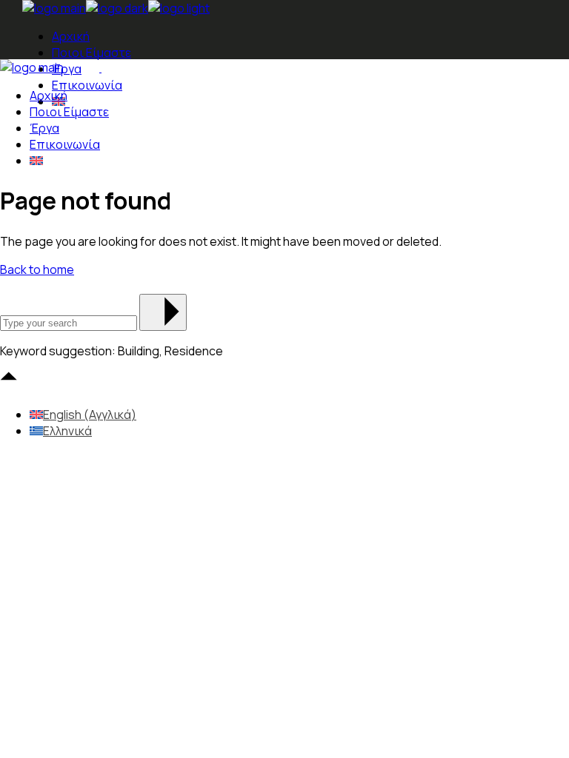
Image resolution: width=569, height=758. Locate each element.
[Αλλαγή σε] (36, 160)
